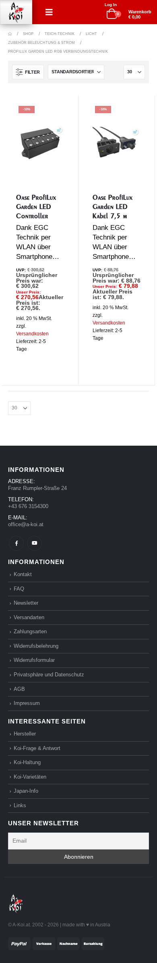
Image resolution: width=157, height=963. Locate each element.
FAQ (19, 589)
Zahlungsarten (30, 631)
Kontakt (23, 574)
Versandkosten (32, 334)
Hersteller (25, 734)
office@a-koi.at (25, 524)
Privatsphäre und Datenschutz (49, 675)
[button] (49, 12)
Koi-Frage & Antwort (37, 748)
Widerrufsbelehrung (36, 646)
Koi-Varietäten (30, 777)
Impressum (27, 703)
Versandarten (29, 617)
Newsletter (26, 603)
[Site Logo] (16, 12)
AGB (19, 689)
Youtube (34, 543)
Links (20, 805)
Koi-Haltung (27, 762)
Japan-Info (26, 791)
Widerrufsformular (34, 660)
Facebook (16, 543)
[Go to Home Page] (10, 33)
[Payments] (56, 943)
